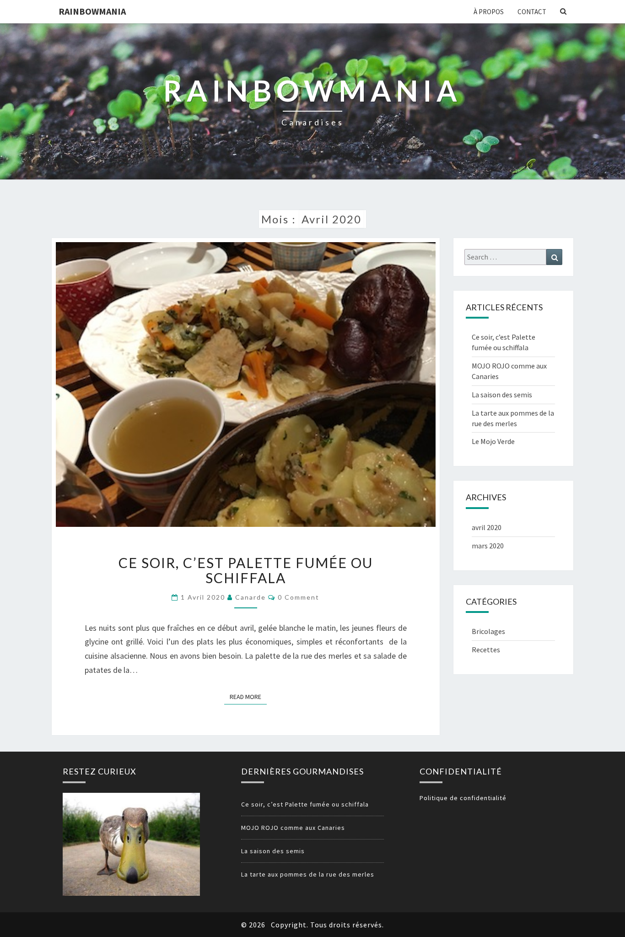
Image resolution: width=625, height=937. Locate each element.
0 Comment (298, 597)
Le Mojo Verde (493, 441)
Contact (531, 11)
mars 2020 (488, 545)
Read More (248, 696)
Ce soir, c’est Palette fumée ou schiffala (246, 570)
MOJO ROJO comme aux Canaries (293, 827)
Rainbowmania (92, 11)
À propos (489, 11)
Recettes (486, 649)
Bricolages (488, 631)
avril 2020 (486, 527)
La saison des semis (502, 394)
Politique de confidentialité (463, 798)
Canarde (250, 597)
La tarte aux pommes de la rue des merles (307, 874)
